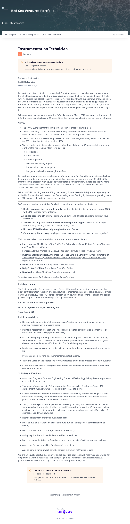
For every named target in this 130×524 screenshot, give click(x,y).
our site (26, 239)
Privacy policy (59, 518)
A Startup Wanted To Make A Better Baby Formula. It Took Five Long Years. (65, 250)
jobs (10, 34)
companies (29, 34)
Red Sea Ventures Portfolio (33, 10)
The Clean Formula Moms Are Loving (59, 272)
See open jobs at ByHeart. (36, 66)
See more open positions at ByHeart (65, 495)
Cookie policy (70, 518)
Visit (20, 239)
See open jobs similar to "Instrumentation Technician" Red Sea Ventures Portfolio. (60, 69)
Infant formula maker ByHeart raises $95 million (52, 264)
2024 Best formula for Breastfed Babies (54, 268)
